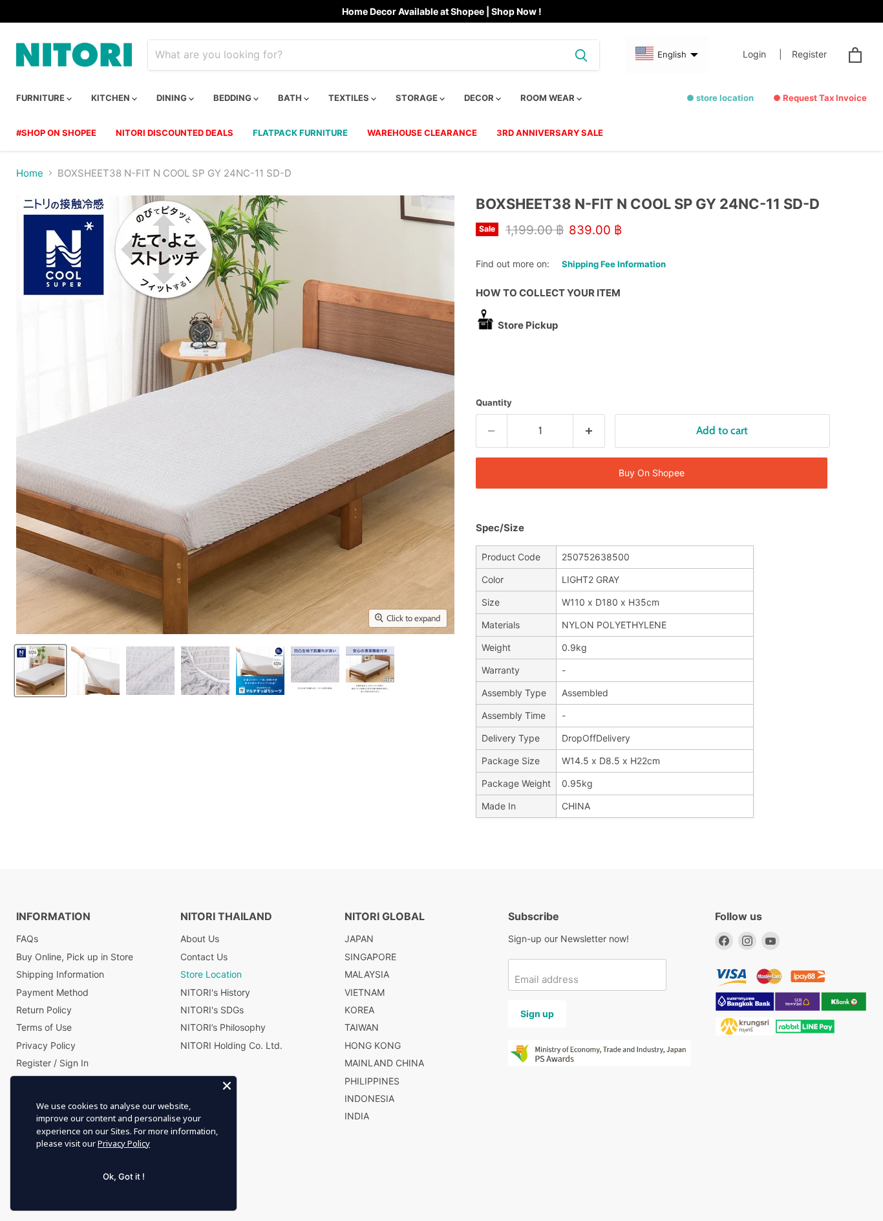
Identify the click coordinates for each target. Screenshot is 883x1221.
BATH (291, 98)
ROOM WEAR (548, 98)
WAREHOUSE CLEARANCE (422, 132)
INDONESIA (369, 1098)
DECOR (480, 98)
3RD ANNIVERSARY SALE (549, 132)
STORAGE (418, 98)
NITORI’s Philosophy (223, 1027)
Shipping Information (60, 974)
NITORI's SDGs (212, 1009)
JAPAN (359, 938)
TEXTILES (349, 98)
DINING (172, 98)
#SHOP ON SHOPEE (56, 132)
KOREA (359, 1009)
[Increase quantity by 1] (589, 430)
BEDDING (233, 98)
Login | (762, 54)
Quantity (494, 403)
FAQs (27, 938)
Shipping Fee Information (614, 264)
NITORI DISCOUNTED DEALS (174, 132)
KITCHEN (111, 98)
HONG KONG (373, 1045)
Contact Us (204, 956)
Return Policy (44, 1009)
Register (809, 54)
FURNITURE (41, 98)
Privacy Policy (46, 1045)
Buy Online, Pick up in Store (74, 956)
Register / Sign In (52, 1062)
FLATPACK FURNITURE (300, 132)
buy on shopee (652, 472)
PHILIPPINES (372, 1080)
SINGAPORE (370, 956)
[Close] (226, 1085)
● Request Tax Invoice (820, 98)
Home (29, 173)
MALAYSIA (367, 974)
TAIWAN (362, 1027)
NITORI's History (215, 992)
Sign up (537, 1013)
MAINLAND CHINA (384, 1062)
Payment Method (52, 992)
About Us (199, 938)
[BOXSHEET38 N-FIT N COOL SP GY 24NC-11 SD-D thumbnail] (40, 670)
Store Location (211, 974)
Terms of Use (44, 1027)
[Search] (581, 55)
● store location (720, 98)
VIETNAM (365, 992)
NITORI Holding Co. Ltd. (231, 1045)
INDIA (357, 1115)
